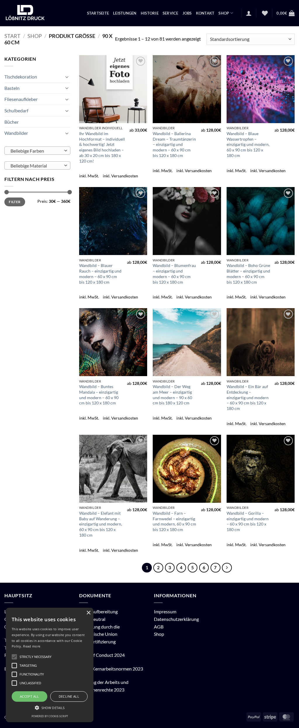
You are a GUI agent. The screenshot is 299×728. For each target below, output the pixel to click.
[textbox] (36, 151)
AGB (159, 626)
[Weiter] (227, 568)
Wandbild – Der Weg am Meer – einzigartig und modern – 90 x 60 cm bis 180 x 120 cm (172, 394)
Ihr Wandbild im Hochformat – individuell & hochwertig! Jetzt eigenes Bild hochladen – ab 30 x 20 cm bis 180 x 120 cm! (102, 147)
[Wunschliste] (264, 13)
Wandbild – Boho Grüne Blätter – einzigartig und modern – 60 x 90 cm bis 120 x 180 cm (248, 273)
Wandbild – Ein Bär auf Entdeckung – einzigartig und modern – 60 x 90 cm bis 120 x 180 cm (248, 397)
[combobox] (37, 150)
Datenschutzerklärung (176, 619)
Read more (31, 646)
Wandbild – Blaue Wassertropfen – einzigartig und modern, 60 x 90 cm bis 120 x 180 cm (248, 144)
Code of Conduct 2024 (102, 655)
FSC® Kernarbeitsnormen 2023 (111, 668)
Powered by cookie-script (50, 716)
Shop (223, 13)
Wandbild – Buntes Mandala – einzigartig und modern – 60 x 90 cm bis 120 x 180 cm (99, 394)
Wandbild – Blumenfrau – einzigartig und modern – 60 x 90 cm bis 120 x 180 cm (174, 273)
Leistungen (125, 13)
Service (170, 13)
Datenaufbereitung (98, 611)
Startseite (98, 13)
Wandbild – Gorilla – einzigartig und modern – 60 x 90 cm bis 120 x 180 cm (248, 521)
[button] (249, 13)
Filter (14, 202)
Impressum (165, 611)
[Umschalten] (66, 76)
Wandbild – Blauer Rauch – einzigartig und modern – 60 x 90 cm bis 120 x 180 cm (100, 273)
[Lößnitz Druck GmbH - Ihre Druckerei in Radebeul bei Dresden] (25, 13)
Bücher (11, 121)
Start (12, 36)
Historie (150, 13)
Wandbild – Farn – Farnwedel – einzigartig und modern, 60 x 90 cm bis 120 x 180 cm (174, 521)
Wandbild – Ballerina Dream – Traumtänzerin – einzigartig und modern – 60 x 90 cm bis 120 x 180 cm (174, 144)
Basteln (12, 88)
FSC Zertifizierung (97, 641)
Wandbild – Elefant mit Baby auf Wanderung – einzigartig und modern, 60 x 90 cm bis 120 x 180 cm (100, 524)
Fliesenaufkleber (21, 99)
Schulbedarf (16, 110)
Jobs (187, 13)
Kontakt (205, 13)
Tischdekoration (20, 76)
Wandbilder (16, 133)
